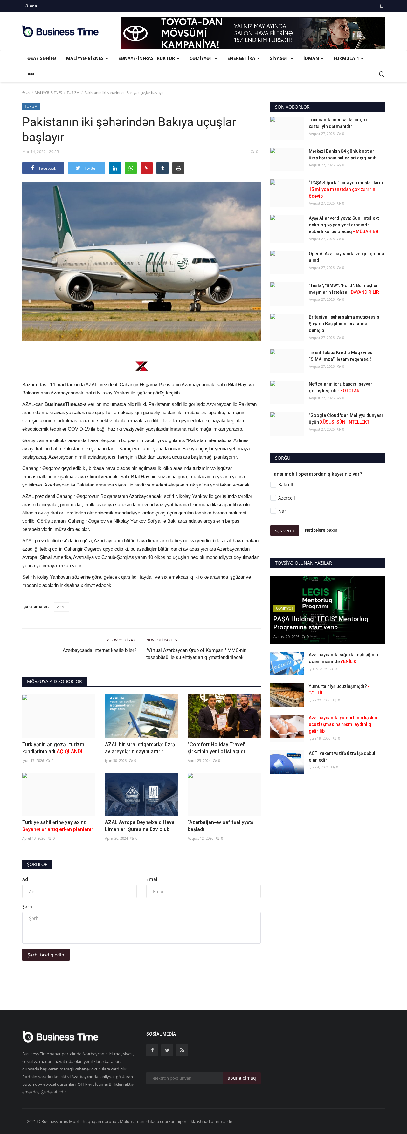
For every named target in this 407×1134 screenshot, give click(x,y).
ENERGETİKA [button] (242, 58)
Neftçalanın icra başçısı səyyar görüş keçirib (340, 387)
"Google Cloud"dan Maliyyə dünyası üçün (346, 419)
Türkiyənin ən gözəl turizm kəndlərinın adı (53, 748)
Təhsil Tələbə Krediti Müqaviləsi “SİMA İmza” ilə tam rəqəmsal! (341, 356)
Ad (25, 879)
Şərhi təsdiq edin (46, 955)
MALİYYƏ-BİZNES (48, 92)
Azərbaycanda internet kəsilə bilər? (99, 650)
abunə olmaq (242, 1078)
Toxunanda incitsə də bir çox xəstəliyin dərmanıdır (338, 123)
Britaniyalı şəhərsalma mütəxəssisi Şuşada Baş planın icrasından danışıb (345, 323)
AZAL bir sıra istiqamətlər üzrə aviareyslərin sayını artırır (140, 748)
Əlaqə (31, 6)
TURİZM (73, 92)
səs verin (284, 530)
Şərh (27, 906)
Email (152, 879)
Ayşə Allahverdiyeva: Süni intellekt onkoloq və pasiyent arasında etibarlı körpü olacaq (344, 225)
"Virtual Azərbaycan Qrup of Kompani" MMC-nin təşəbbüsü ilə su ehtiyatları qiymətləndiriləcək (196, 654)
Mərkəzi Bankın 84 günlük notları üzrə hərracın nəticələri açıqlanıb (342, 154)
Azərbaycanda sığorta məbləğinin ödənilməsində (343, 658)
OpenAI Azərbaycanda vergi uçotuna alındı (346, 257)
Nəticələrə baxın (321, 530)
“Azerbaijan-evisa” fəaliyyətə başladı (220, 825)
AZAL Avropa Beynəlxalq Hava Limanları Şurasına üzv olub (140, 825)
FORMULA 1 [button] (347, 58)
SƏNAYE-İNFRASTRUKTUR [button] (147, 58)
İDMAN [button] (311, 58)
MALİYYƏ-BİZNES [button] (85, 58)
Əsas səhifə (41, 58)
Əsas (26, 92)
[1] (381, 6)
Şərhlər (37, 864)
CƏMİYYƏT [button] (202, 58)
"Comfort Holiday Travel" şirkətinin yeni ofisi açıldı (217, 748)
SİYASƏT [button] (280, 58)
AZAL (61, 607)
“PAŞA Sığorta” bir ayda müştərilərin (346, 189)
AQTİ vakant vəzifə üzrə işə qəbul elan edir (342, 756)
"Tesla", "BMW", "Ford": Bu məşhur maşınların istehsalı (344, 289)
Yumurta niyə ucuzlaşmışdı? (339, 689)
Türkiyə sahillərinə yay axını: (57, 825)
